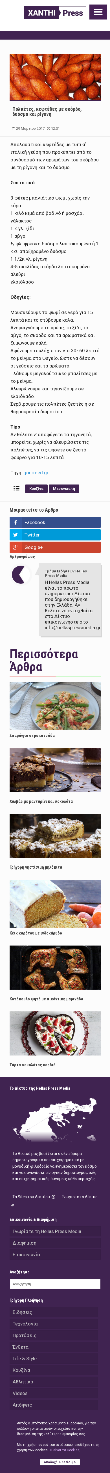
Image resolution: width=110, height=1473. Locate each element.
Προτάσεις (24, 1335)
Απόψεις (22, 1405)
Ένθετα (20, 1347)
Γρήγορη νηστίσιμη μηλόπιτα (36, 867)
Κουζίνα (36, 488)
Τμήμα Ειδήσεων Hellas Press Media (66, 573)
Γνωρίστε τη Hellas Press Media (47, 1231)
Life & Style (25, 1358)
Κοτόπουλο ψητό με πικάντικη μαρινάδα (46, 999)
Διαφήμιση (24, 1243)
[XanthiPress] (55, 12)
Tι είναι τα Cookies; (64, 1450)
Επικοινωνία (26, 1254)
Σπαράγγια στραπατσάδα (32, 735)
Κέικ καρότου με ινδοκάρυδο (36, 933)
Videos (20, 1393)
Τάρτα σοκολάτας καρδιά (33, 1064)
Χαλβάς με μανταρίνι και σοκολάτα (41, 801)
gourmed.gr (35, 472)
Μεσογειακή (64, 488)
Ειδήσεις (22, 1312)
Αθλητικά (23, 1382)
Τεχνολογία (25, 1324)
